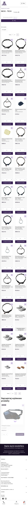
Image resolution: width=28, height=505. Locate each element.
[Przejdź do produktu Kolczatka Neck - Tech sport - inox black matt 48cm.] (7, 161)
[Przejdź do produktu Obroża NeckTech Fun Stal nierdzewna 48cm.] (7, 308)
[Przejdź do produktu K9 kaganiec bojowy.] (13, 414)
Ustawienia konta (5, 473)
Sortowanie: (3, 27)
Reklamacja (3, 462)
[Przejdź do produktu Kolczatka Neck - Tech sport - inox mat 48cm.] (20, 161)
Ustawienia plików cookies (7, 489)
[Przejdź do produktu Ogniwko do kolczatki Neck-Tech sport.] (7, 337)
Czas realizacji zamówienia (7, 483)
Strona (10, 34)
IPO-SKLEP (5, 8)
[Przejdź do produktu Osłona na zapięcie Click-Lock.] (20, 102)
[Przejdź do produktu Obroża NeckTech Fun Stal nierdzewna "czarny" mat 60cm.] (20, 279)
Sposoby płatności (5, 481)
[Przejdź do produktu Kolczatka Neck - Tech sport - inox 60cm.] (20, 132)
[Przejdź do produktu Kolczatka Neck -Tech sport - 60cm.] (20, 190)
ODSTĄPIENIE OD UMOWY (6, 465)
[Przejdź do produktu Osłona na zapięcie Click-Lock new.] (7, 132)
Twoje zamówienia (5, 472)
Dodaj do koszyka (7, 65)
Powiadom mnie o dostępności (21, 329)
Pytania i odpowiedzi (5, 466)
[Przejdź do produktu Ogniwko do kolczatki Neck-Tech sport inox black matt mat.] (20, 337)
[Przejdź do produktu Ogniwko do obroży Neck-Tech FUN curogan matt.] (20, 367)
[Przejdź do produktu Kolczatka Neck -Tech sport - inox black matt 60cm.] (7, 220)
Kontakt (3, 495)
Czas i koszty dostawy (6, 482)
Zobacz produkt (19, 434)
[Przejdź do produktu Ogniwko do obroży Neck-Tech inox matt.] (7, 367)
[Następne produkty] (15, 393)
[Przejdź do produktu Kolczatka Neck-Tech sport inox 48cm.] (20, 220)
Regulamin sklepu (5, 464)
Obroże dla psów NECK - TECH (10, 17)
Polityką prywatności (16, 453)
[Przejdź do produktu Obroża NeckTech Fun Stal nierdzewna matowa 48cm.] (7, 73)
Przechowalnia (4, 475)
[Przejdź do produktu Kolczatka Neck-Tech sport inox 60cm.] (7, 249)
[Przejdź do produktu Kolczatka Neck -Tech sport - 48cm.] (7, 190)
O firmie (2, 496)
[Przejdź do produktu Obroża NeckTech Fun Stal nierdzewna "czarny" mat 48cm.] (20, 44)
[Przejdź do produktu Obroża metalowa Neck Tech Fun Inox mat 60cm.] (7, 44)
